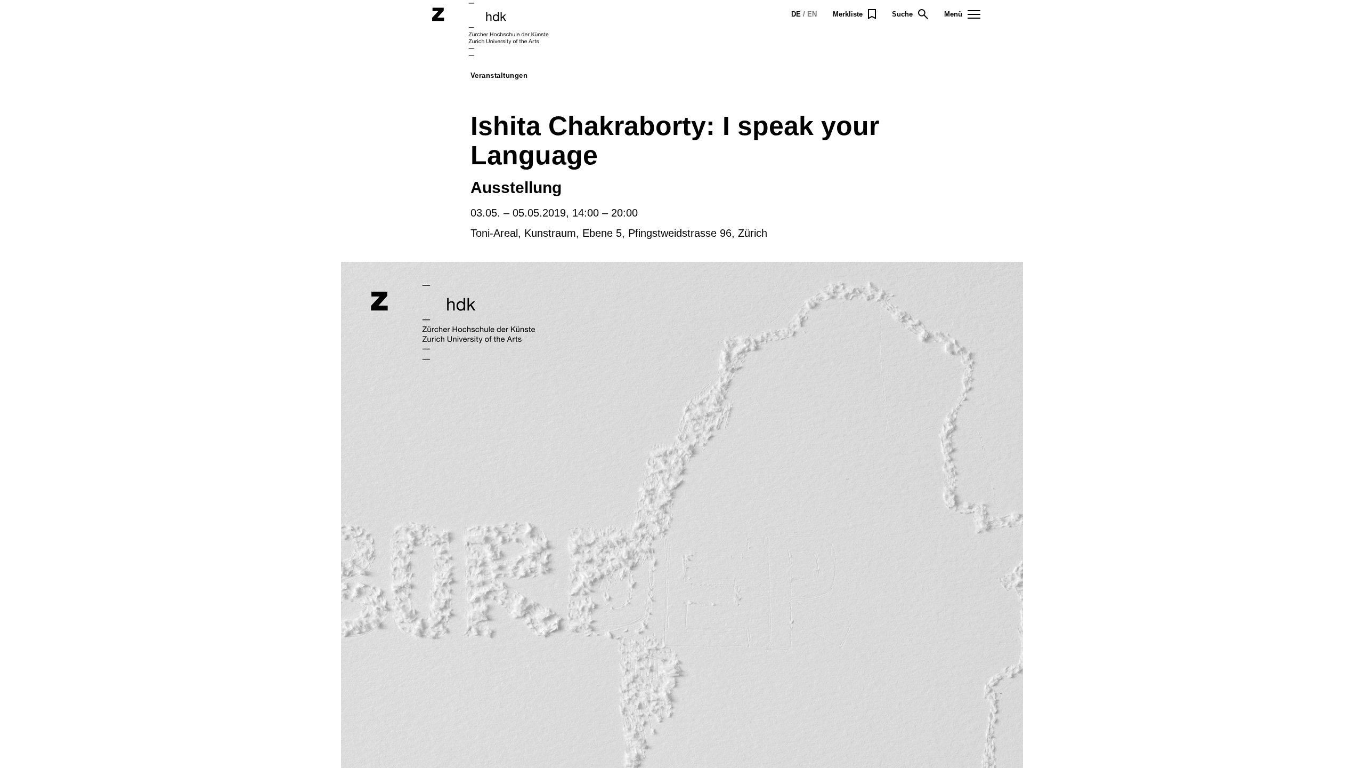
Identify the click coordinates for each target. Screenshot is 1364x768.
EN (812, 14)
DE (796, 14)
